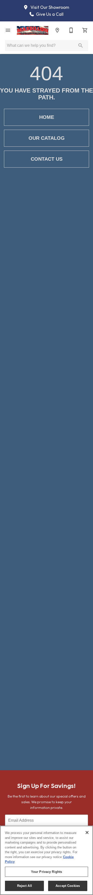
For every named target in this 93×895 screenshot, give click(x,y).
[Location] (57, 30)
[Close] (87, 832)
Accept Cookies (68, 886)
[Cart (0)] (85, 30)
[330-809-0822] (71, 30)
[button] (8, 30)
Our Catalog (47, 138)
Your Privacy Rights (46, 872)
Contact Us (46, 159)
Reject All (24, 886)
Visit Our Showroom (49, 7)
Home (46, 117)
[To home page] (32, 30)
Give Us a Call (49, 14)
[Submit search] (80, 45)
